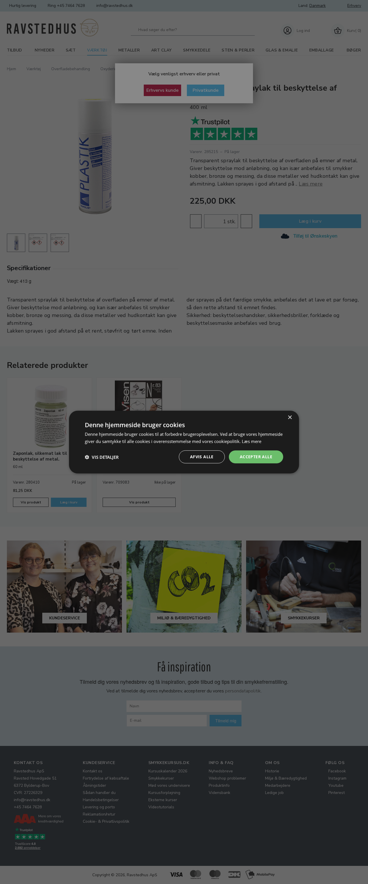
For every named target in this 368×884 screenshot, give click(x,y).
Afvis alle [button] (202, 456)
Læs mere (251, 441)
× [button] (290, 417)
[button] (102, 457)
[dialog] (184, 442)
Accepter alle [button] (256, 456)
